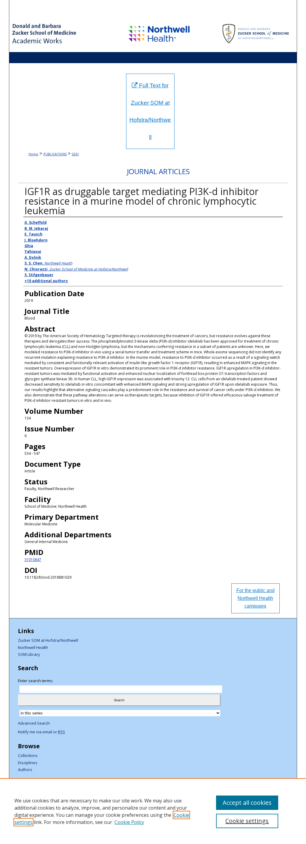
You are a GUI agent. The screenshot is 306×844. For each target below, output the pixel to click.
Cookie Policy (129, 822)
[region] (153, 811)
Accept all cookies (247, 803)
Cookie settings (247, 821)
